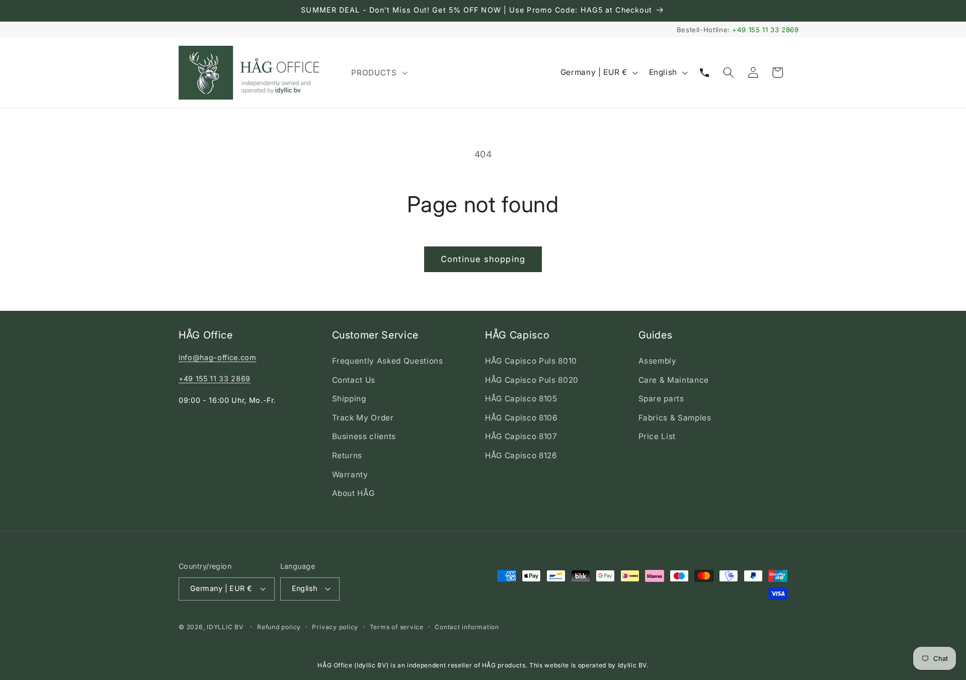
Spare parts (661, 398)
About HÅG (353, 493)
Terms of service (397, 627)
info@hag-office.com (218, 357)
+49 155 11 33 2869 (765, 30)
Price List (657, 436)
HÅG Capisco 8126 (521, 455)
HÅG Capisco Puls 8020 (532, 380)
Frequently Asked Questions (387, 361)
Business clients (364, 436)
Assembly (657, 361)
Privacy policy (335, 627)
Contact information (467, 627)
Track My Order (363, 417)
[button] (378, 72)
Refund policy (279, 627)
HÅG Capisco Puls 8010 (531, 361)
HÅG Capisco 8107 (521, 436)
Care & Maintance (673, 380)
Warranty (350, 474)
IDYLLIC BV (225, 627)
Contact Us (354, 380)
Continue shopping (483, 259)
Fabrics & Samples (674, 417)
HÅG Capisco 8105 (521, 398)
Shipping (349, 398)
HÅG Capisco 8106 (521, 417)
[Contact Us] (704, 72)
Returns (347, 455)
